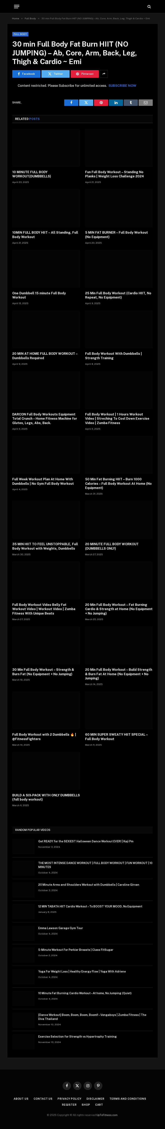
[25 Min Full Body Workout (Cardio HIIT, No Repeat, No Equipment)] (119, 269)
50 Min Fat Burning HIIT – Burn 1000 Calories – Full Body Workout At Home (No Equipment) (118, 483)
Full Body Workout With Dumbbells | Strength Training (113, 356)
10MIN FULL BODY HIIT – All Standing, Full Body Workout (45, 235)
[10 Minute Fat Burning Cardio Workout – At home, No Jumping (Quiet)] (23, 998)
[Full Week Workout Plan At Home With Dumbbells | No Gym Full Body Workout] (46, 455)
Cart (99, 1104)
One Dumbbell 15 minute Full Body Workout (39, 295)
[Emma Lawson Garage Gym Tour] (23, 933)
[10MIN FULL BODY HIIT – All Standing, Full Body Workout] (46, 208)
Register (69, 1104)
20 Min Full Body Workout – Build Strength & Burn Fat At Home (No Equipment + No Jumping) (118, 674)
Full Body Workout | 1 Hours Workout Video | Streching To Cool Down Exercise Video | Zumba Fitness (117, 418)
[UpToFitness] (82, 6)
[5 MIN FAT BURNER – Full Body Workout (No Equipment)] (119, 208)
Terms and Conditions (127, 1098)
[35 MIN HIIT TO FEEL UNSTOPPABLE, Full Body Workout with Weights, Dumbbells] (46, 520)
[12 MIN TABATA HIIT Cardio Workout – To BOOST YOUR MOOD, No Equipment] (23, 911)
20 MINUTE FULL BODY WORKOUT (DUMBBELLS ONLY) (112, 546)
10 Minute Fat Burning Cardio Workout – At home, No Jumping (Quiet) (85, 993)
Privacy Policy (69, 1098)
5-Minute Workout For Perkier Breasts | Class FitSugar (75, 949)
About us (21, 1098)
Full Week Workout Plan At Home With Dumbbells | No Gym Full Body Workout (43, 481)
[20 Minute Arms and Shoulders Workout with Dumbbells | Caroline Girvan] (23, 890)
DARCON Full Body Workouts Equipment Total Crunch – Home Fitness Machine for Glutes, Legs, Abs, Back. (44, 418)
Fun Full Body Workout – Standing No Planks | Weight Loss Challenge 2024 (114, 174)
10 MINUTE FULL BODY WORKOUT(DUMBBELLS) (31, 174)
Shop (86, 1104)
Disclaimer (95, 1098)
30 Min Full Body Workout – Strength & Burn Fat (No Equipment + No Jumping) (43, 672)
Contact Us (43, 1098)
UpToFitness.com (107, 1115)
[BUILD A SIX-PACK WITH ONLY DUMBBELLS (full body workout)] (46, 771)
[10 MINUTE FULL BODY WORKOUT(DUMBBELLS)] (46, 148)
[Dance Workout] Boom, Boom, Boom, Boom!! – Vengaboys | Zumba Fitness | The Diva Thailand (92, 1017)
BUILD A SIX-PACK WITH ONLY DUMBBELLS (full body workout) (46, 797)
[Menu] (16, 6)
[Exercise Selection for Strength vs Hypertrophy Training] (23, 1041)
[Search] (149, 6)
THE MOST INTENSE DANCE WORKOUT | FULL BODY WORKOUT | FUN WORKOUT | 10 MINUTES (95, 865)
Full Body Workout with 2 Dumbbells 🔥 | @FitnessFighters (44, 737)
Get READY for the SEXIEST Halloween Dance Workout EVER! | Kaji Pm (85, 841)
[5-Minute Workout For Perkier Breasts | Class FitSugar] (23, 955)
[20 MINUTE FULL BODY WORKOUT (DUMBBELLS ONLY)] (119, 520)
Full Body (20, 34)
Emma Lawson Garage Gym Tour (60, 928)
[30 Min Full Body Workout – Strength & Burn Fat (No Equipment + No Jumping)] (46, 645)
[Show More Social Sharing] (104, 74)
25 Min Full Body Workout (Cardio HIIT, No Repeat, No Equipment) (118, 295)
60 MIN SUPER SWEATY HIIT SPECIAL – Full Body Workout (116, 737)
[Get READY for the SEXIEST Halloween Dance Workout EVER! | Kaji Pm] (23, 846)
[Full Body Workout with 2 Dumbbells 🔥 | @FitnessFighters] (46, 710)
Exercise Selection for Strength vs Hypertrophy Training (77, 1036)
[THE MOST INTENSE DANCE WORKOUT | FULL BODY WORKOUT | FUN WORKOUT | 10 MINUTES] (23, 868)
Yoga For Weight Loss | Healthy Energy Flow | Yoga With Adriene (82, 971)
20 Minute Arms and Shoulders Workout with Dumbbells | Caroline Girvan (88, 884)
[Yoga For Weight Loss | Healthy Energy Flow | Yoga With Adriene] (23, 976)
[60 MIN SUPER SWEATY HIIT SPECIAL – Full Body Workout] (119, 710)
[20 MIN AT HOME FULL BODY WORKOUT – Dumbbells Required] (46, 329)
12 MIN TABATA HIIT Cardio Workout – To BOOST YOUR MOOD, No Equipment (90, 906)
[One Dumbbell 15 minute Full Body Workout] (46, 269)
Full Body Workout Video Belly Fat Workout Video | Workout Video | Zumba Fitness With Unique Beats (43, 609)
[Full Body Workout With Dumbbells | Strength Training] (119, 329)
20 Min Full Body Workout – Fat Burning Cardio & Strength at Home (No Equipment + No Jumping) (119, 609)
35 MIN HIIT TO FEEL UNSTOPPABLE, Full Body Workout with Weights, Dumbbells (45, 546)
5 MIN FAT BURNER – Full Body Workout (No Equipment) (116, 235)
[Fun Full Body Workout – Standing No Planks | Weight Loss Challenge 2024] (119, 148)
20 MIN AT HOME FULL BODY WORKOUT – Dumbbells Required (44, 356)
